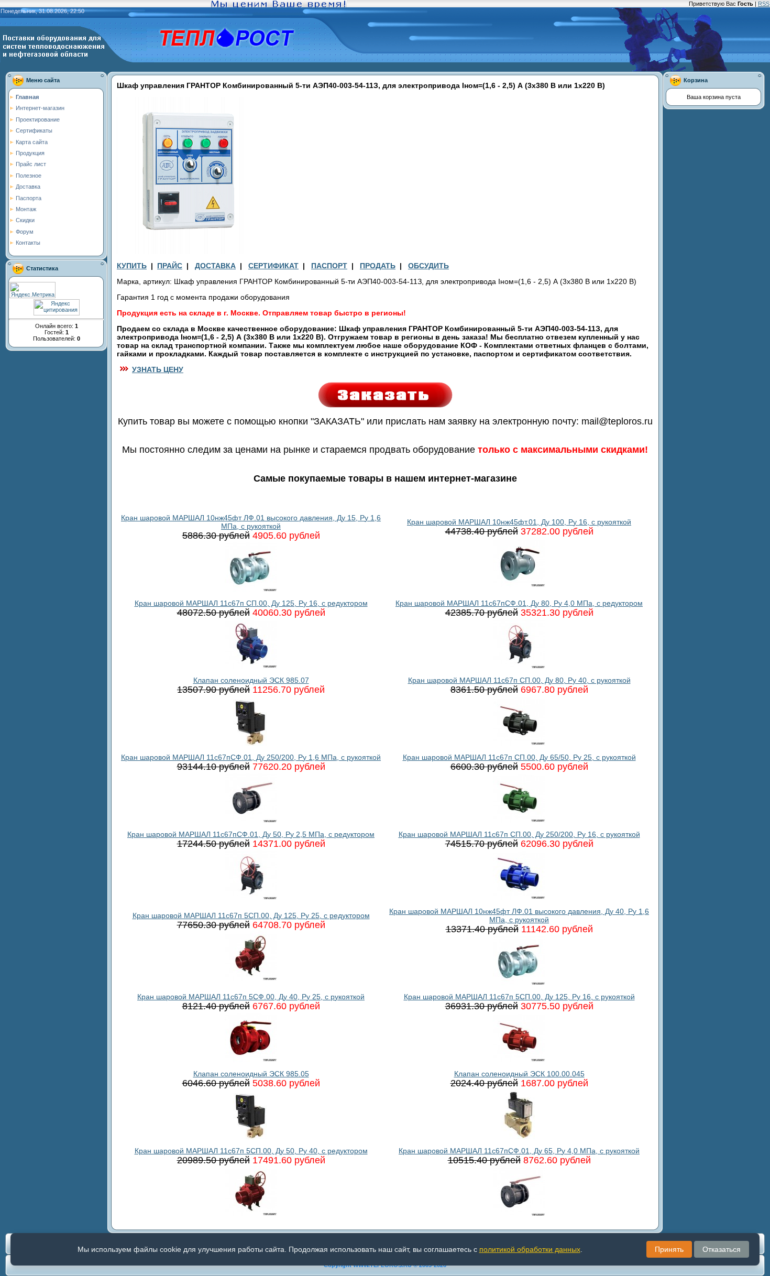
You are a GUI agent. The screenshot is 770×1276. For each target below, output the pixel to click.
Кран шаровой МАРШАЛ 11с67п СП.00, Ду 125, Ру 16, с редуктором (251, 603)
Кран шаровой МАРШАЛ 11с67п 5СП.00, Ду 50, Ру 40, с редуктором (251, 1151)
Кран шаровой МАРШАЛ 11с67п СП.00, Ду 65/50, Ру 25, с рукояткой (519, 757)
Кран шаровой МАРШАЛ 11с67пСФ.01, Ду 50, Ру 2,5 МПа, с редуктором (251, 834)
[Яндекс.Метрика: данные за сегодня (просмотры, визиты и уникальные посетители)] (32, 290)
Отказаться (721, 1249)
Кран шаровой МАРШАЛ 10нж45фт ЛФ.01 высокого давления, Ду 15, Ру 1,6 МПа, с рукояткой (251, 522)
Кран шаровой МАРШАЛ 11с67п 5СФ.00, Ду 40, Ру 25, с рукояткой (251, 997)
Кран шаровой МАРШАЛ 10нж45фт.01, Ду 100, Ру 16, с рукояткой (519, 522)
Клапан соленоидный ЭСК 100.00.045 (519, 1074)
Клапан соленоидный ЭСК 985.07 (251, 680)
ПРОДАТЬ (377, 265)
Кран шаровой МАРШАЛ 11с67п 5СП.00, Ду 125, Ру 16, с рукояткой (519, 997)
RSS (763, 4)
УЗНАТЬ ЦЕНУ (157, 369)
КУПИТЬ (132, 265)
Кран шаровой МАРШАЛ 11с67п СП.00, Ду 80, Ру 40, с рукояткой (519, 680)
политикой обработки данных (529, 1249)
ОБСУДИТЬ (428, 265)
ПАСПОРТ (329, 265)
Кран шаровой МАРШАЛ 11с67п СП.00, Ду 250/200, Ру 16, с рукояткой (519, 834)
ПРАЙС (169, 265)
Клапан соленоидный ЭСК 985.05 (251, 1074)
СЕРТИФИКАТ (273, 265)
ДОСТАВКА (215, 265)
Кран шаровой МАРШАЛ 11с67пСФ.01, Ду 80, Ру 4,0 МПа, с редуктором (519, 603)
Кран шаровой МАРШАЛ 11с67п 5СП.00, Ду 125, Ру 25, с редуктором (251, 915)
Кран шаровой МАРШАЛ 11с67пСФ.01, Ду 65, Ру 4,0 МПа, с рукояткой (519, 1151)
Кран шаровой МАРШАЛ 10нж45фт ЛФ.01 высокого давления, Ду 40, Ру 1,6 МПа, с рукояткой (519, 915)
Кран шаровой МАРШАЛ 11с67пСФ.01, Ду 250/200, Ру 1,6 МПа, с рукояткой (251, 757)
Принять (669, 1249)
